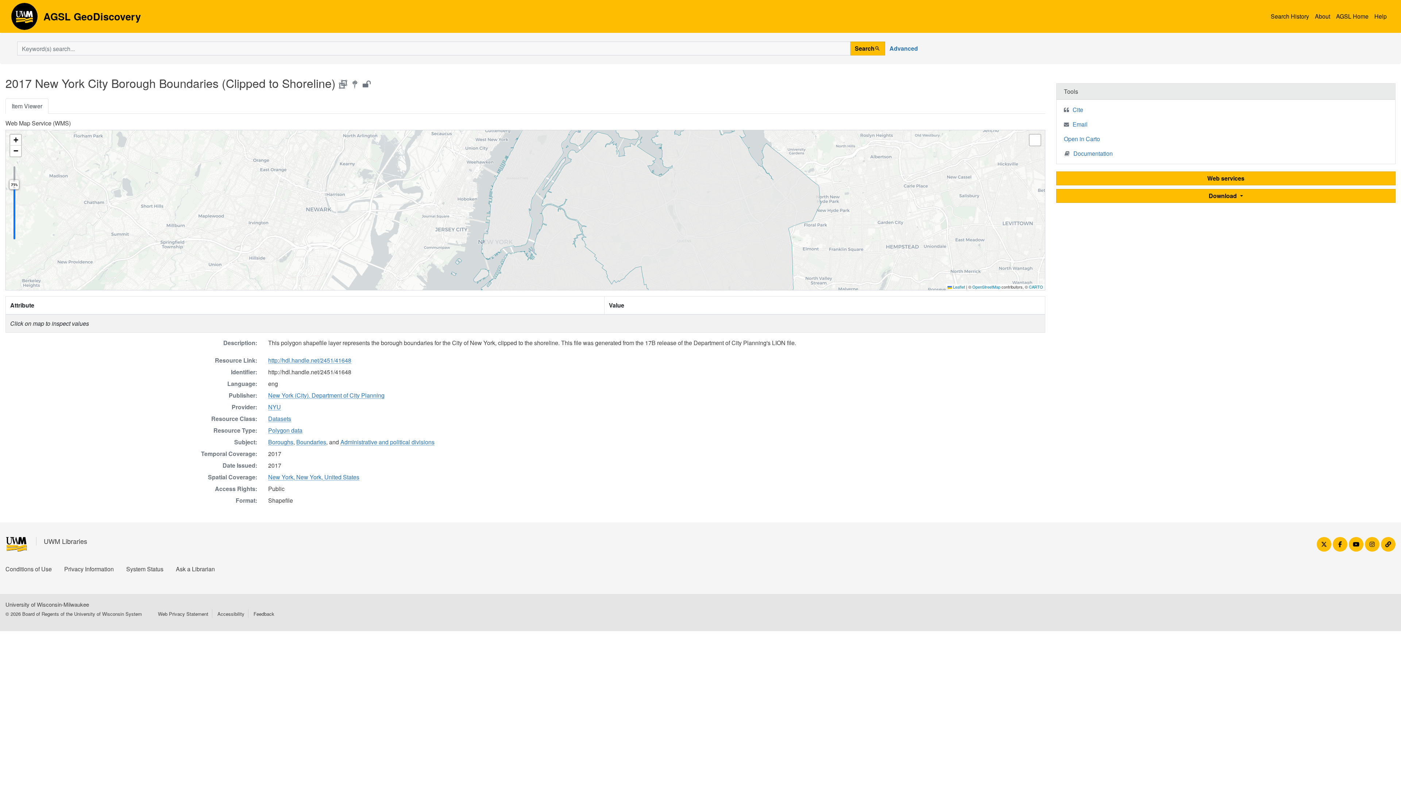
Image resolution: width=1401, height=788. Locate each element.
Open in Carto (1082, 139)
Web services (1225, 178)
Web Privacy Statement (183, 613)
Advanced (903, 48)
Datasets (279, 418)
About (1322, 16)
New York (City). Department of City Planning (326, 395)
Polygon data (285, 430)
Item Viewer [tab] (27, 106)
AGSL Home (1352, 16)
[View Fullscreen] (1035, 140)
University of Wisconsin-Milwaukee (47, 604)
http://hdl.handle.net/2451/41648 (309, 360)
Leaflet (958, 287)
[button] (15, 140)
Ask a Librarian (195, 569)
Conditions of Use (28, 569)
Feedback (264, 613)
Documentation (1093, 153)
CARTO (1036, 287)
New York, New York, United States (313, 477)
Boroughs (280, 442)
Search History (1290, 16)
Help (1380, 16)
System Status (144, 569)
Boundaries (311, 442)
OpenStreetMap (986, 287)
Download (1223, 196)
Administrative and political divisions (387, 442)
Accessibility (230, 613)
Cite (1078, 109)
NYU (274, 407)
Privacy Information (89, 569)
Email (1080, 124)
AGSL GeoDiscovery (24, 19)
